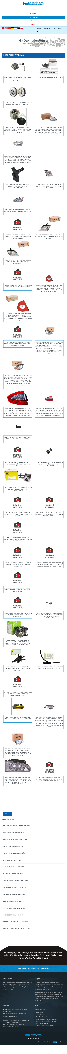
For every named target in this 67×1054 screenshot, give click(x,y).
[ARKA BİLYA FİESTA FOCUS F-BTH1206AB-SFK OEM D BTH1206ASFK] (17, 577)
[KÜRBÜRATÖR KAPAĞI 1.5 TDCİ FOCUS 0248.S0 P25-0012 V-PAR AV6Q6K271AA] (49, 502)
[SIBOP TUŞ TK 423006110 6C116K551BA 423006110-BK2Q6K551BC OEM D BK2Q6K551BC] (49, 552)
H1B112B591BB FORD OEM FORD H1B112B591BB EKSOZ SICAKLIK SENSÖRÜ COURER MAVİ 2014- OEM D (49, 779)
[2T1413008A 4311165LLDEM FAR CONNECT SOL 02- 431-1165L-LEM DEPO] (49, 174)
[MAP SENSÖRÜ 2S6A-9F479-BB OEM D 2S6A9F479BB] (17, 174)
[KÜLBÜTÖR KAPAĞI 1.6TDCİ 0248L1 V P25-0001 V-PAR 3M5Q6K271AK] (17, 224)
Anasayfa (33, 10)
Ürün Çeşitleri (33, 17)
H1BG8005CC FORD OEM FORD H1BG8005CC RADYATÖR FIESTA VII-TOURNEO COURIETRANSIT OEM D (18, 694)
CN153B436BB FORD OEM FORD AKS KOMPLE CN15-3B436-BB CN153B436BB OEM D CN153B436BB (18, 615)
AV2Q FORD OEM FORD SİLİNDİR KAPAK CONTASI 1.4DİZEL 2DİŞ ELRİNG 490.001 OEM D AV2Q (18, 514)
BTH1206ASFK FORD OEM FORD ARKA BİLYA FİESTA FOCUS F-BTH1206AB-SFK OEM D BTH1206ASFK (17, 590)
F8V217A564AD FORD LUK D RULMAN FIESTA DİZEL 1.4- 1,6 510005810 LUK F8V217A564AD (18, 489)
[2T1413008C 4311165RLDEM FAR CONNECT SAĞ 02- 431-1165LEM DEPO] (17, 199)
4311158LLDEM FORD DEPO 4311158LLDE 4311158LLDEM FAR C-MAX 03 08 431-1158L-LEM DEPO (49, 237)
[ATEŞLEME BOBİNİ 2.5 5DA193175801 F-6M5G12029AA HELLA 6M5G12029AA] (17, 331)
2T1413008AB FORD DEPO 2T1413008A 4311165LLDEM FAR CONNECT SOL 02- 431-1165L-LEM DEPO (49, 186)
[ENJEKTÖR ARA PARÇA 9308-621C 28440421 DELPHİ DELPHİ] (49, 67)
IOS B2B (38, 28)
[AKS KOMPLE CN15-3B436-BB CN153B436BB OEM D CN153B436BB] (17, 602)
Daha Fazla (8, 814)
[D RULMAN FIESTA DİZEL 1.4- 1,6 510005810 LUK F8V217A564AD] (17, 477)
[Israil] (15, 28)
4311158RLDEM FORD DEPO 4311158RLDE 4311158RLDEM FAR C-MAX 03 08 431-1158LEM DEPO (18, 262)
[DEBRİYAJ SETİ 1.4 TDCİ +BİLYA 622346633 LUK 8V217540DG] (17, 706)
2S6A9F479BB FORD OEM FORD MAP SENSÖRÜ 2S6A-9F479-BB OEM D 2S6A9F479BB (17, 186)
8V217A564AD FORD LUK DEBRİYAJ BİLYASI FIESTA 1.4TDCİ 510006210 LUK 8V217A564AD (49, 464)
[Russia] (21, 28)
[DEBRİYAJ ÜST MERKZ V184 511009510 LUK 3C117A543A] (49, 656)
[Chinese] (9, 28)
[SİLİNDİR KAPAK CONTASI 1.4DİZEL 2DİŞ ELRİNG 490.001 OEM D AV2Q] (17, 502)
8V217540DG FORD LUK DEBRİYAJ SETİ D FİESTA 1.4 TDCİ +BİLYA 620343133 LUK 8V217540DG (18, 464)
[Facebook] (36, 32)
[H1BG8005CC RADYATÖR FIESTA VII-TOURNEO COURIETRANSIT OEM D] (17, 681)
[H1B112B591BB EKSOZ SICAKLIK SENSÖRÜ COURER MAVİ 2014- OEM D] (49, 767)
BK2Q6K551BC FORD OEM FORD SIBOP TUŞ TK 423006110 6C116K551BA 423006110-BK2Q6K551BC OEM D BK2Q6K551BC (49, 564)
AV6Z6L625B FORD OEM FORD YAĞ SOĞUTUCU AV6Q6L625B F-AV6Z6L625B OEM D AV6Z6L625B (18, 539)
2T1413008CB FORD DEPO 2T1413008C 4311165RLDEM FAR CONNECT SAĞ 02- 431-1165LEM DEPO (17, 211)
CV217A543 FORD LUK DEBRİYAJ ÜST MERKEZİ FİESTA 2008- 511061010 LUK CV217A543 (18, 669)
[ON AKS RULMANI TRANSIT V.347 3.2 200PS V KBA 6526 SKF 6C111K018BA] (17, 67)
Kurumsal (33, 13)
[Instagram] (38, 32)
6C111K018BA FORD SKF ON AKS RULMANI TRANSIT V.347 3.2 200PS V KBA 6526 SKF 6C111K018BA (17, 79)
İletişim (33, 21)
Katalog (55, 1042)
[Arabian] (18, 28)
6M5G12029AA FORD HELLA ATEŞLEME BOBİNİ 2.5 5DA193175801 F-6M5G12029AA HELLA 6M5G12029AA (18, 344)
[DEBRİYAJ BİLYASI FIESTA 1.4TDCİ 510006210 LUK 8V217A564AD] (49, 452)
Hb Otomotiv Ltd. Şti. (33, 1038)
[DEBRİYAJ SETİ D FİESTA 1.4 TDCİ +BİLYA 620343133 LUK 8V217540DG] (17, 452)
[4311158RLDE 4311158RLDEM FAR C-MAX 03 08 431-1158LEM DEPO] (17, 249)
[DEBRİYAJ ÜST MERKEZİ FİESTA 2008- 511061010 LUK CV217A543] (17, 656)
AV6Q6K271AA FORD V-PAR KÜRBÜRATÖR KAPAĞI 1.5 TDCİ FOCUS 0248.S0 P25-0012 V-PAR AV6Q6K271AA (49, 514)
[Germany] (12, 28)
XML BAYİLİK (58, 28)
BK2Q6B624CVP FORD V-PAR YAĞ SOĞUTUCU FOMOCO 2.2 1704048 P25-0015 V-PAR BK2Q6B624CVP (18, 564)
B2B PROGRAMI (47, 28)
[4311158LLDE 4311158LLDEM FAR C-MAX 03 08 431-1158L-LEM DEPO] (49, 224)
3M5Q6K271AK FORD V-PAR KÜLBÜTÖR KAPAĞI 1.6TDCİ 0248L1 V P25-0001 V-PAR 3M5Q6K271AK (18, 237)
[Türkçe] (3, 28)
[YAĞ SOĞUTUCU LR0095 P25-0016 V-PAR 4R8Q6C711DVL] (17, 274)
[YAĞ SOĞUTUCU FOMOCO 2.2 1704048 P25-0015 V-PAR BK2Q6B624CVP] (17, 552)
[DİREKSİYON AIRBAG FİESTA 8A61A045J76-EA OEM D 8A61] (17, 427)
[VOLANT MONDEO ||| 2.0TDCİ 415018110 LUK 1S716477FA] (17, 92)
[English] (6, 28)
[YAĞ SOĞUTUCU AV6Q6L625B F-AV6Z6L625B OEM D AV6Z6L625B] (17, 527)
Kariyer (33, 24)
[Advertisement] (33, 799)
